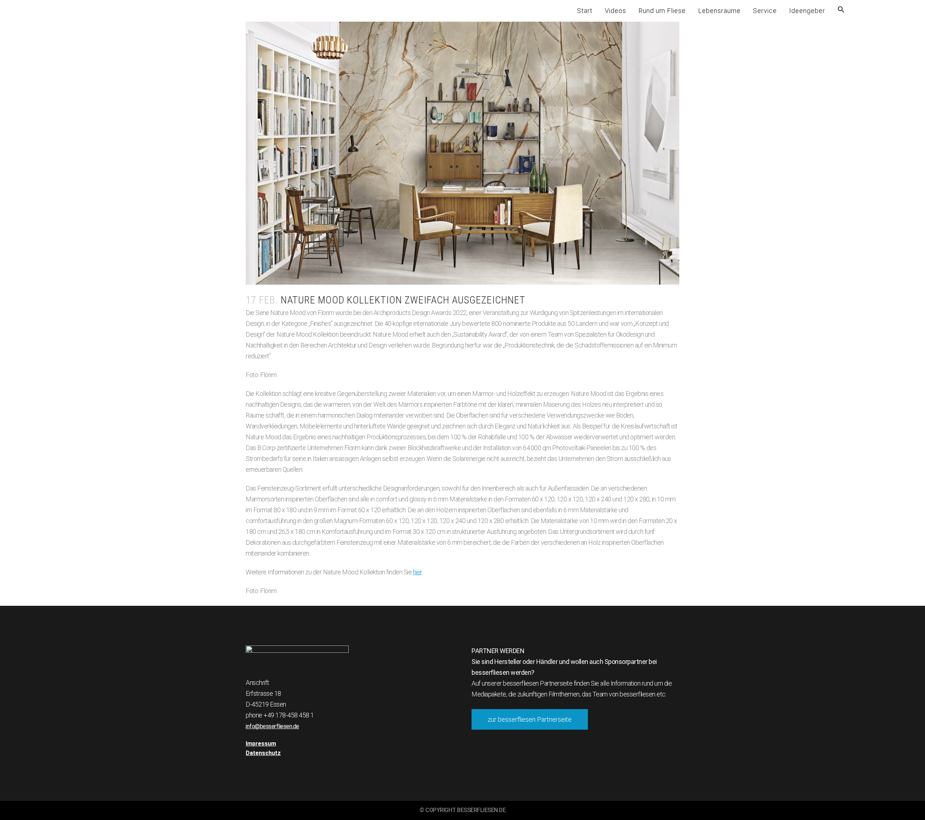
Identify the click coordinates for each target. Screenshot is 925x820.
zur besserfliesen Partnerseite (530, 719)
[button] (841, 11)
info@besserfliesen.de (272, 726)
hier (417, 572)
